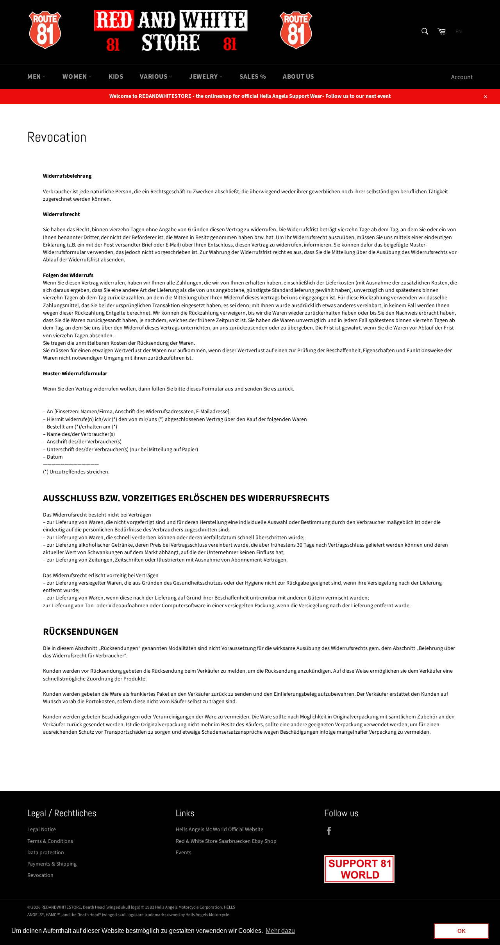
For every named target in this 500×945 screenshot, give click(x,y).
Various (154, 76)
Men (34, 76)
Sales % (252, 76)
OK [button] (461, 931)
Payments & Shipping (52, 864)
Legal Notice (41, 829)
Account (462, 77)
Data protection (45, 853)
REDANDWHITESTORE (61, 907)
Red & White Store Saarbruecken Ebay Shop (226, 841)
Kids (116, 76)
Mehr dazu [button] (280, 930)
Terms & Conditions (50, 841)
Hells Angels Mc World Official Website (219, 829)
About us (298, 76)
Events (183, 853)
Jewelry (204, 76)
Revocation (40, 875)
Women (75, 76)
